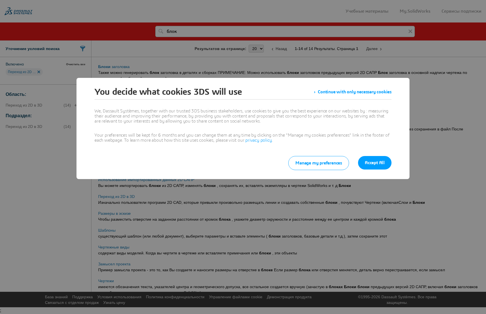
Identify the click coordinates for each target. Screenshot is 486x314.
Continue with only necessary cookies (355, 92)
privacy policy (258, 140)
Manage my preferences (318, 163)
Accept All (375, 163)
